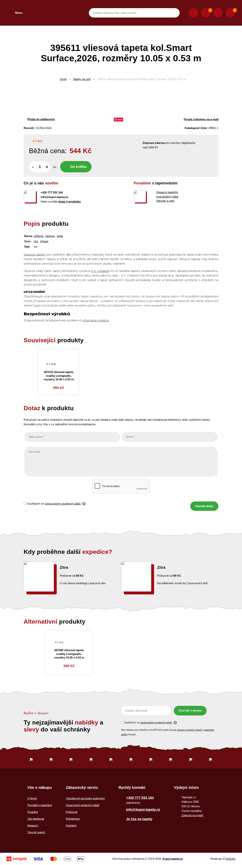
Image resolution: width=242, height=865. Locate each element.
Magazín (32, 825)
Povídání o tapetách (39, 805)
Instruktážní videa (167, 196)
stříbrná (38, 236)
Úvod (63, 79)
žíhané (44, 241)
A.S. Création (100, 271)
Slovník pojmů (36, 832)
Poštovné (72, 812)
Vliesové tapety (34, 254)
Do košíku (78, 167)
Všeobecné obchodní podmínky (85, 798)
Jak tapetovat (35, 818)
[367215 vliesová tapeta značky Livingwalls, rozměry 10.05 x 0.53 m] (58, 354)
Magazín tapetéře (167, 192)
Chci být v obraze (190, 710)
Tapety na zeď (81, 79)
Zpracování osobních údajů (82, 805)
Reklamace (73, 818)
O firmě (32, 798)
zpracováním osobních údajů (63, 503)
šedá (60, 236)
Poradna (32, 812)
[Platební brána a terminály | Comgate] (45, 859)
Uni (36, 241)
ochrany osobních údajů (189, 730)
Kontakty (71, 825)
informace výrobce (96, 320)
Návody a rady (165, 200)
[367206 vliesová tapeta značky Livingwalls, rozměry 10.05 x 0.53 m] (69, 633)
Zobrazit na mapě (193, 815)
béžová (49, 236)
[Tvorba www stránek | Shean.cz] (229, 858)
